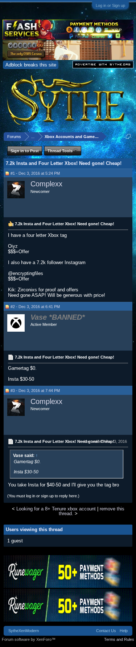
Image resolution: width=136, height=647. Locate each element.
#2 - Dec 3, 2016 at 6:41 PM (35, 306)
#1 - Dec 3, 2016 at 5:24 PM (35, 173)
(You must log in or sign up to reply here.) (43, 496)
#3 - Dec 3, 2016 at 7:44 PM (35, 390)
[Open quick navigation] (128, 136)
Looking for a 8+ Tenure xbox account (56, 508)
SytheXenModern (23, 630)
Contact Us (106, 630)
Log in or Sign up (110, 5)
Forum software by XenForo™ (28, 639)
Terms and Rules (119, 639)
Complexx (46, 184)
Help (124, 630)
